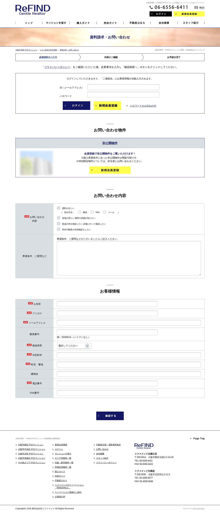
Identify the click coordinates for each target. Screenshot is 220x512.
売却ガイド (60, 476)
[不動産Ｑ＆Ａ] (137, 23)
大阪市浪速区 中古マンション (31, 458)
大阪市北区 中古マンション (30, 453)
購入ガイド (60, 471)
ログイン (59, 449)
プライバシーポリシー (57, 67)
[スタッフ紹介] (191, 23)
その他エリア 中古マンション (31, 462)
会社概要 (100, 453)
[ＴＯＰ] (29, 23)
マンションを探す (63, 453)
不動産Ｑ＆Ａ (61, 480)
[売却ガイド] (110, 23)
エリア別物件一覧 (63, 458)
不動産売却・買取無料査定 (108, 445)
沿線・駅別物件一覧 (64, 462)
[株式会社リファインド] (32, 12)
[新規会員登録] (189, 14)
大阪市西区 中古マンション (30, 445)
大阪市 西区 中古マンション (26, 50)
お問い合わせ (102, 449)
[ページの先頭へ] (197, 439)
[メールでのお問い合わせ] (200, 6)
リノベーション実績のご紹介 (68, 492)
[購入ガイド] (83, 23)
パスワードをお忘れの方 (143, 105)
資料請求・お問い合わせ (69, 50)
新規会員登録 (61, 445)
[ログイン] (161, 14)
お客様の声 (60, 496)
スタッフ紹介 (102, 458)
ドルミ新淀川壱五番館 (48, 50)
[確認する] (110, 416)
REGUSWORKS (199, 508)
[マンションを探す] (56, 23)
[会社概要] (164, 23)
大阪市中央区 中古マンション (31, 449)
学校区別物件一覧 (63, 467)
